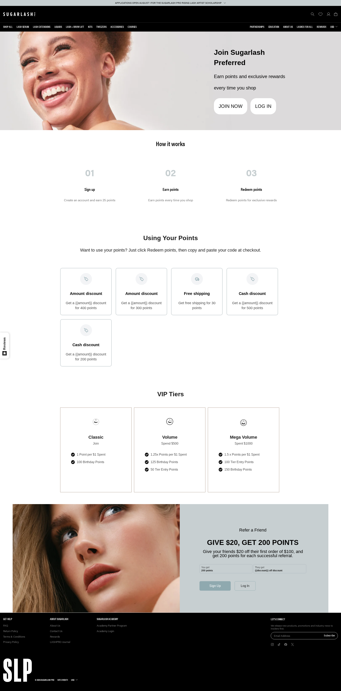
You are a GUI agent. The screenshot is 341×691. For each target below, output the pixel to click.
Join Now (231, 106)
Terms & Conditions (14, 636)
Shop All (8, 27)
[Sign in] (328, 14)
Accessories (117, 27)
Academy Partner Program (112, 625)
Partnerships (257, 27)
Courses (132, 27)
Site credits (62, 680)
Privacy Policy (11, 642)
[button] (335, 14)
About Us (288, 27)
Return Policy (10, 631)
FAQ (5, 625)
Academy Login (105, 631)
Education (273, 27)
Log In (263, 106)
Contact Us (56, 631)
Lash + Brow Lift (75, 27)
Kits (90, 27)
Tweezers (101, 27)
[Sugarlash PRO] (19, 14)
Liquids (58, 27)
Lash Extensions (41, 27)
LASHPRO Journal (60, 642)
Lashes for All (305, 27)
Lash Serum (23, 27)
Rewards (321, 27)
